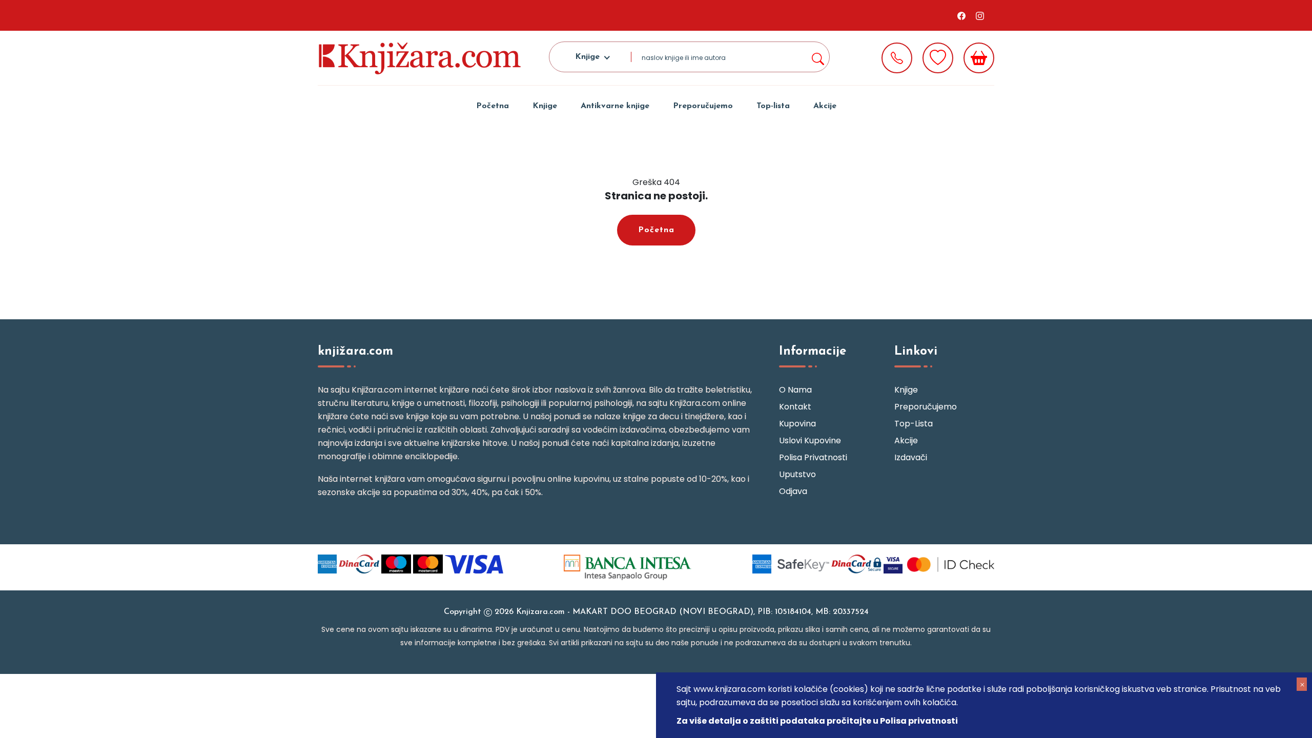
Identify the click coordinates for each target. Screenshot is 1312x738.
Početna (492, 106)
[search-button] (817, 57)
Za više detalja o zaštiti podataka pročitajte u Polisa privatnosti (817, 721)
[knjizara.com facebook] (961, 15)
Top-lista (773, 106)
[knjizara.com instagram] (980, 15)
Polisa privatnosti (813, 457)
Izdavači (910, 457)
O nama (795, 390)
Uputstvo (797, 474)
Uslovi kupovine (810, 440)
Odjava (793, 491)
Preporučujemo (703, 106)
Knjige (544, 106)
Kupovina (797, 423)
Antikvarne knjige (615, 106)
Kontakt (795, 407)
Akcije (824, 106)
